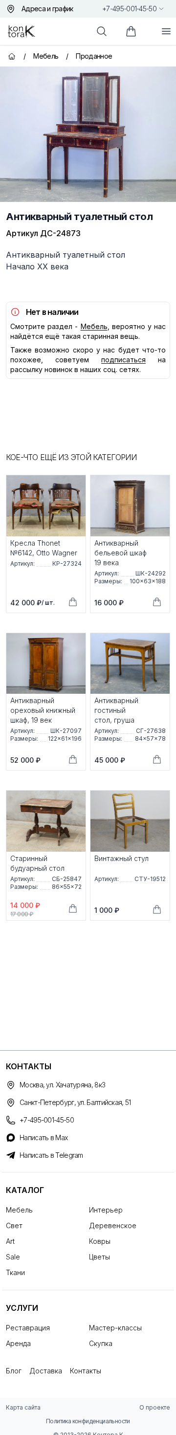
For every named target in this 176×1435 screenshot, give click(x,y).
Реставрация (28, 1328)
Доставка (45, 1371)
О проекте (154, 1407)
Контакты (85, 1371)
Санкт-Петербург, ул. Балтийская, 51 (75, 1102)
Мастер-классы (115, 1328)
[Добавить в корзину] (73, 602)
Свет (14, 1225)
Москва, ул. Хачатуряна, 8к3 (62, 1085)
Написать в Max (43, 1137)
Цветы (99, 1257)
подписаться (123, 359)
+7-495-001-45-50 (129, 8)
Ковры (99, 1241)
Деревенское (112, 1225)
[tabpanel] (88, 134)
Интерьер (106, 1210)
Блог (14, 1371)
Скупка (100, 1343)
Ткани (15, 1272)
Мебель (94, 326)
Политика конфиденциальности (88, 1421)
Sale (13, 1257)
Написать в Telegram (51, 1155)
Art (10, 1241)
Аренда (18, 1343)
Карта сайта (23, 1407)
